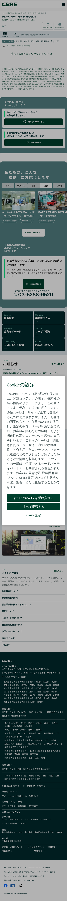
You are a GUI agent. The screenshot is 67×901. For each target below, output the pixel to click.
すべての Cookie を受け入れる (33, 498)
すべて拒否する (33, 506)
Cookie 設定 (33, 515)
